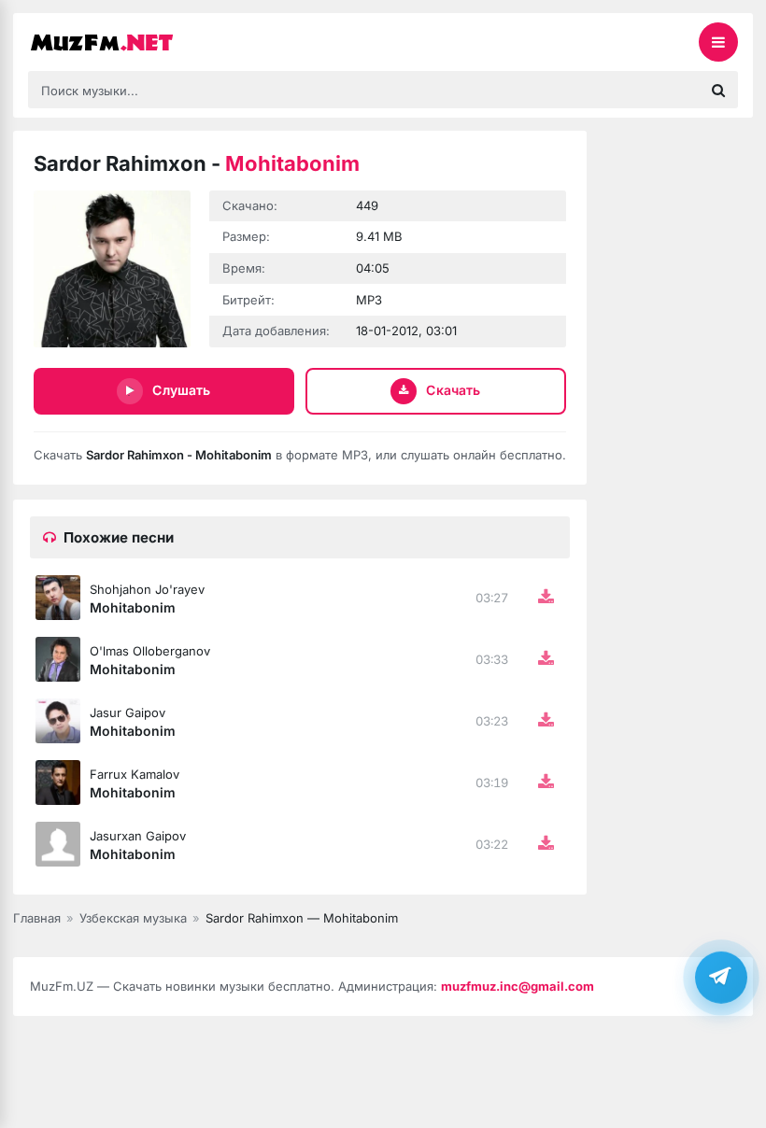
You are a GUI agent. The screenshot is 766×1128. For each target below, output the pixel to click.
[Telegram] (721, 978)
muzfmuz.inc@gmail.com (517, 986)
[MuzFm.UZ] (121, 42)
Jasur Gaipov (127, 712)
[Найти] (718, 89)
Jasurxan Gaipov (138, 835)
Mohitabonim (133, 607)
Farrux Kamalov (134, 774)
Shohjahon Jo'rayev (147, 589)
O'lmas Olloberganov (150, 650)
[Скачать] (545, 598)
